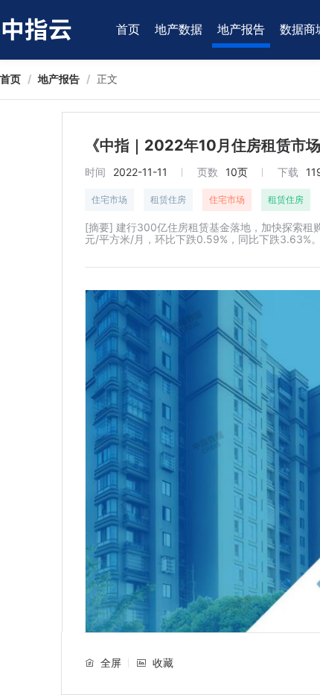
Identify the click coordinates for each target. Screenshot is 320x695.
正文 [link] (107, 78)
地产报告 (241, 29)
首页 (128, 29)
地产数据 (178, 29)
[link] (10, 78)
